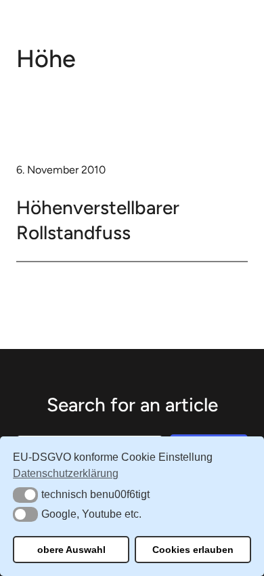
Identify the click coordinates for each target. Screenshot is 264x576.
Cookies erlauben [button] (193, 549)
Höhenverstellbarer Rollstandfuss (97, 219)
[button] (25, 494)
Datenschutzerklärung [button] (65, 473)
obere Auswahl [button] (71, 549)
